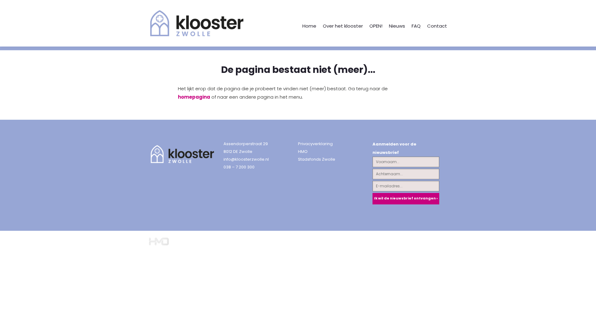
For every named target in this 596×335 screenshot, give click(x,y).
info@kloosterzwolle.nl (246, 159)
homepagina (194, 97)
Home (309, 26)
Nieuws (397, 26)
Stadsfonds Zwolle (316, 159)
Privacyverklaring (315, 144)
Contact (437, 26)
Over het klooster (343, 26)
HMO (303, 151)
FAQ (416, 26)
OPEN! (375, 26)
